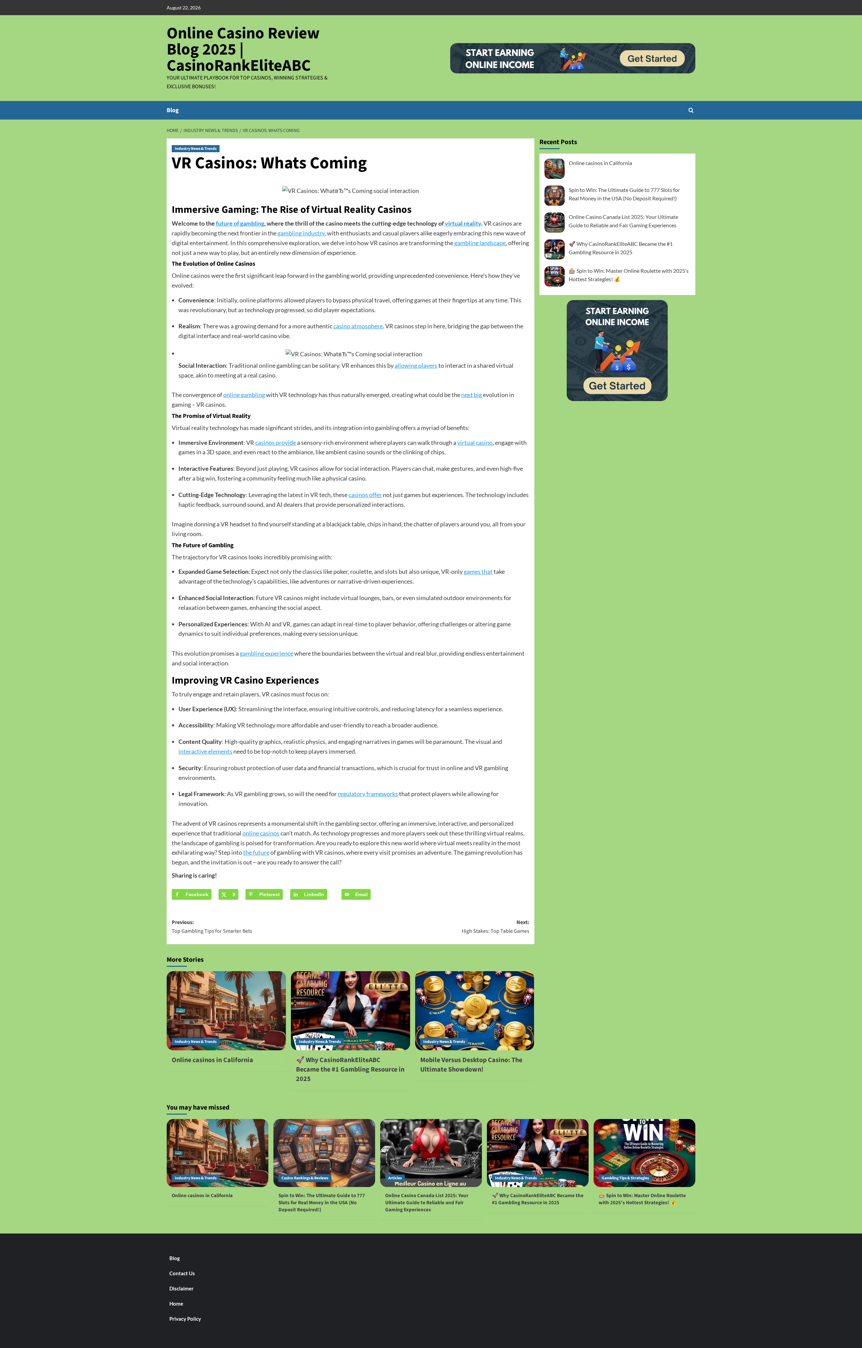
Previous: (212, 927)
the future (256, 852)
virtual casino (475, 442)
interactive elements (205, 751)
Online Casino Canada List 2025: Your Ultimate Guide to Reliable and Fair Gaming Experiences (426, 1202)
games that (478, 571)
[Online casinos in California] (226, 1011)
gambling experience (266, 653)
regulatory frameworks (368, 793)
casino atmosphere (358, 326)
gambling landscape (480, 242)
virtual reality (463, 223)
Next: (495, 927)
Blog (173, 110)
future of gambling (240, 223)
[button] (691, 110)
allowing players (416, 365)
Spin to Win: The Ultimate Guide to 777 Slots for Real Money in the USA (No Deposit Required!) (321, 1202)
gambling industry (301, 233)
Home (176, 1304)
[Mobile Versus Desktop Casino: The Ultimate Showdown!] (474, 1011)
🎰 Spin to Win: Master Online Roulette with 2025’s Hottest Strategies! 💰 (642, 1199)
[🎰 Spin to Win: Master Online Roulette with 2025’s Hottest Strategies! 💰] (644, 1153)
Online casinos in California (212, 1060)
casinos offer (365, 494)
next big (471, 394)
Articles (395, 1178)
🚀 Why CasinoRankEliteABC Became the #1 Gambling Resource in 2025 (350, 1069)
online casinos (260, 833)
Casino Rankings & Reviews (304, 1178)
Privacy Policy (185, 1319)
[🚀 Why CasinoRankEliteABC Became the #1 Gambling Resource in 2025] (350, 1011)
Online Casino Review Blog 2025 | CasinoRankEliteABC (243, 49)
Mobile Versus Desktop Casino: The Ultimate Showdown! (471, 1064)
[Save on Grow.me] (339, 894)
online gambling (244, 394)
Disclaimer (181, 1288)
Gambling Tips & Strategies (625, 1178)
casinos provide (275, 442)
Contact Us (182, 1273)
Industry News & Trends (196, 149)
